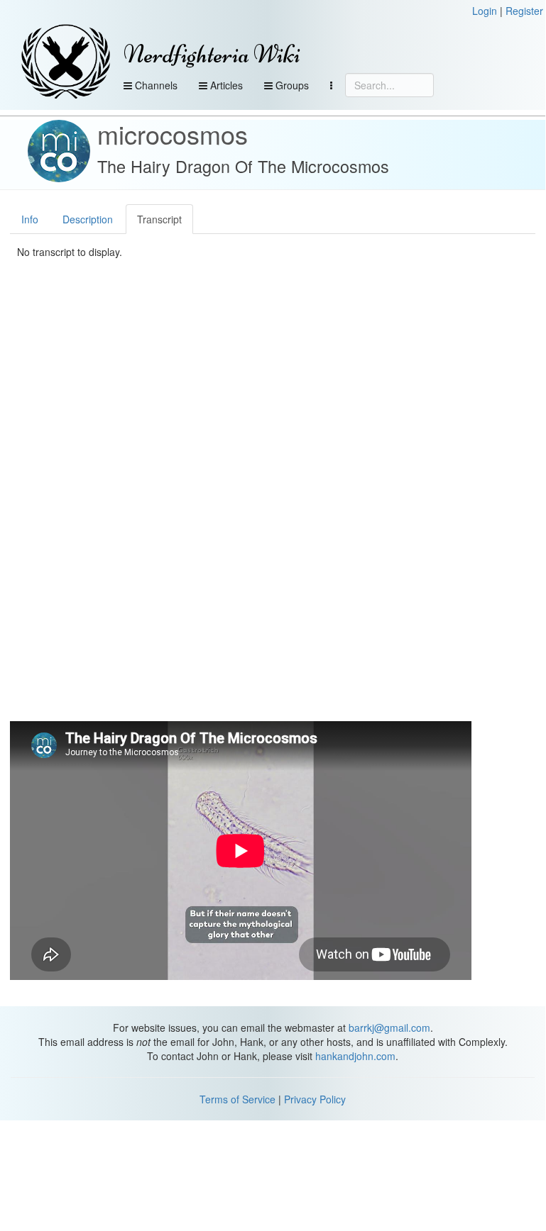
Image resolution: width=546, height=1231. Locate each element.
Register (524, 11)
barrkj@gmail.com (389, 1027)
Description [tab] (87, 219)
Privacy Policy (315, 1099)
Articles (225, 85)
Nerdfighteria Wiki (212, 54)
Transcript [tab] (159, 219)
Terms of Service (237, 1099)
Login (484, 11)
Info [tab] (29, 219)
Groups (291, 85)
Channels (155, 85)
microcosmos (172, 134)
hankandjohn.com (355, 1056)
